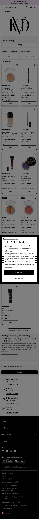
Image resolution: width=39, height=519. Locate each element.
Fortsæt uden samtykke (10, 239)
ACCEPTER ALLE (19, 272)
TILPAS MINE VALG (19, 278)
